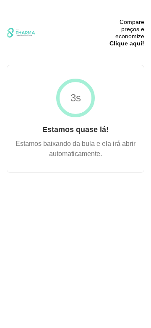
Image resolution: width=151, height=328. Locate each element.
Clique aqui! (126, 43)
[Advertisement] (70, 33)
